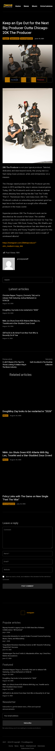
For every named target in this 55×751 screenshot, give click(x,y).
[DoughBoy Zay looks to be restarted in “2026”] (47, 311)
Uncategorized (26, 38)
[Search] (49, 280)
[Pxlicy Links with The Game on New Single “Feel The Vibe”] (27, 479)
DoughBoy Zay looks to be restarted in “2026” (20, 310)
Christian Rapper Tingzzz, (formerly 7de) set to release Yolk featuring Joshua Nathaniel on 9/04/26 (21, 298)
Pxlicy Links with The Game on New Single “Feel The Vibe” (25, 498)
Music (5, 415)
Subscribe (27, 723)
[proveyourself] (9, 264)
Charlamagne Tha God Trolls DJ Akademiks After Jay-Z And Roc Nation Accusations (27, 654)
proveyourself (22, 259)
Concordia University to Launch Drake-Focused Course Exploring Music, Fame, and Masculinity (26, 637)
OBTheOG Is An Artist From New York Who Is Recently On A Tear (20, 334)
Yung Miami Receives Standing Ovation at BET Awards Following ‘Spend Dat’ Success (26, 646)
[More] (49, 79)
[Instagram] (23, 613)
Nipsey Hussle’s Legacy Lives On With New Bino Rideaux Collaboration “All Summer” (23, 628)
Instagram (30, 613)
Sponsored (15, 38)
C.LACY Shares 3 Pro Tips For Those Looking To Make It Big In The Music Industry (14, 364)
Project (6, 38)
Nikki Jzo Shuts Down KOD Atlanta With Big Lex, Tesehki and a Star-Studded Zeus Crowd (21, 322)
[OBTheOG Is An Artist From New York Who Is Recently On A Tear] (47, 335)
